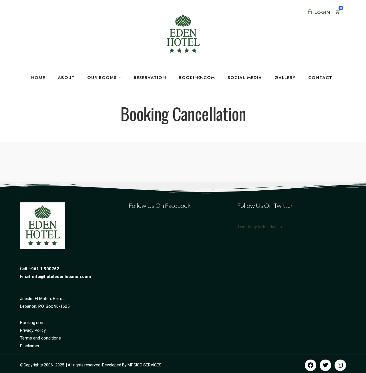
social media (245, 77)
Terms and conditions (40, 338)
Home (38, 77)
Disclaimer (29, 345)
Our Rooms (102, 77)
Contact (320, 77)
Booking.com (32, 322)
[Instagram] (340, 365)
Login (322, 12)
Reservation (150, 77)
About (66, 77)
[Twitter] (325, 365)
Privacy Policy (33, 330)
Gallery (285, 77)
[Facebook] (310, 365)
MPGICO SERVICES (145, 365)
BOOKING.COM (197, 77)
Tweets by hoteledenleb (259, 226)
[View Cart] (338, 12)
